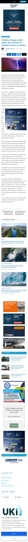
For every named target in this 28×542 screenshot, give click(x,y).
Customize (14, 538)
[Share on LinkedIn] (9, 54)
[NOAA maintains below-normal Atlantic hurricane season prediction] (14, 255)
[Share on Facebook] (14, 54)
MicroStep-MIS (14, 462)
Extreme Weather (5, 36)
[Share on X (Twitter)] (19, 54)
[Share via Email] (24, 54)
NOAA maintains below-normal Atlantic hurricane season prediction (12, 266)
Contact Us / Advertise (6, 477)
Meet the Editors (5, 480)
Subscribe (23, 1)
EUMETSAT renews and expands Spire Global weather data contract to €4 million (18, 358)
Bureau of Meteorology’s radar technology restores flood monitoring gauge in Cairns (12, 242)
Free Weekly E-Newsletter (7, 485)
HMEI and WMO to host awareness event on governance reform (7, 213)
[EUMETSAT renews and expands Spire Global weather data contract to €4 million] (5, 359)
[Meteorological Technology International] (14, 5)
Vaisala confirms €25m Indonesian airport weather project (18, 375)
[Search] (25, 5)
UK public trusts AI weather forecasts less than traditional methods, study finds (17, 367)
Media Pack (4, 483)
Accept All (14, 533)
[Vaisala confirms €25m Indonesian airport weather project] (5, 376)
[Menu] (2, 5)
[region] (14, 529)
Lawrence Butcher (10, 48)
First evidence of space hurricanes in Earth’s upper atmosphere (20, 213)
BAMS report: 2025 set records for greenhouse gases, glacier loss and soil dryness (14, 290)
